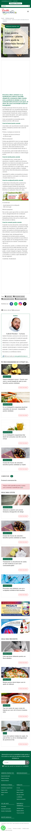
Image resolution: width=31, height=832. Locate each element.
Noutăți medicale (6, 817)
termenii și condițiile (22, 766)
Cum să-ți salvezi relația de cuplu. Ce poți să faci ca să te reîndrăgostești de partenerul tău (15, 737)
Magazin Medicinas (16, 3)
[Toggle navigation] (28, 11)
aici (22, 487)
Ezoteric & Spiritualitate (6, 811)
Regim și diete (4, 790)
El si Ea (18, 787)
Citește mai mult (23, 387)
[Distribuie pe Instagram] (20, 304)
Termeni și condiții (17, 828)
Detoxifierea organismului (6, 787)
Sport (2, 794)
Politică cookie (26, 828)
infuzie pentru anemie (8, 299)
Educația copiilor (20, 794)
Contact (9, 828)
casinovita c (9, 296)
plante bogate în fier (21, 299)
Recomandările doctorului (7, 1)
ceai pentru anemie (19, 296)
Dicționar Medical (5, 780)
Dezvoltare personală (5, 808)
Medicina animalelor (21, 799)
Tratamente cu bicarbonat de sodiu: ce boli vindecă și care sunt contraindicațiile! (15, 563)
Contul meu (15, 1)
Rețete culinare (4, 792)
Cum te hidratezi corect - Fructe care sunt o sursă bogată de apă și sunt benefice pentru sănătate (15, 381)
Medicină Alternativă (5, 776)
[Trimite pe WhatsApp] (16, 304)
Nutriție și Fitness (6, 784)
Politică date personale (7, 830)
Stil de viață (5, 803)
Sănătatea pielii (20, 808)
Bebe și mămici (20, 792)
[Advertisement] (15, 77)
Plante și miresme (5, 778)
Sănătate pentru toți (9, 18)
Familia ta (19, 784)
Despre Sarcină (20, 790)
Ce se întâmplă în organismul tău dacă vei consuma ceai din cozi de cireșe (14, 436)
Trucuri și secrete (20, 813)
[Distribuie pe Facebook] (11, 304)
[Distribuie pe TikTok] (24, 304)
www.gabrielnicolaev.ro (21, 356)
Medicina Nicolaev (22, 773)
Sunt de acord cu (16, 766)
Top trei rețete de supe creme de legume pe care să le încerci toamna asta (15, 710)
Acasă (2, 18)
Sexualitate (3, 806)
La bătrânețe (19, 797)
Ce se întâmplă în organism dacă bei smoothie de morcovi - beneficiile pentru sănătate (15, 409)
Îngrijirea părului (20, 810)
